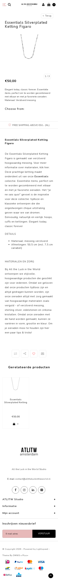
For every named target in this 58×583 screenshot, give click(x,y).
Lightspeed (42, 549)
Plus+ (25, 555)
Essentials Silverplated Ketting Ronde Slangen (15, 401)
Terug (48, 15)
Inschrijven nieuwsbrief (19, 524)
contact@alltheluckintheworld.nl (33, 479)
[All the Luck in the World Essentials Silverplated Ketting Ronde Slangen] (16, 386)
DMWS (16, 555)
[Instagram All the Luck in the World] (24, 490)
